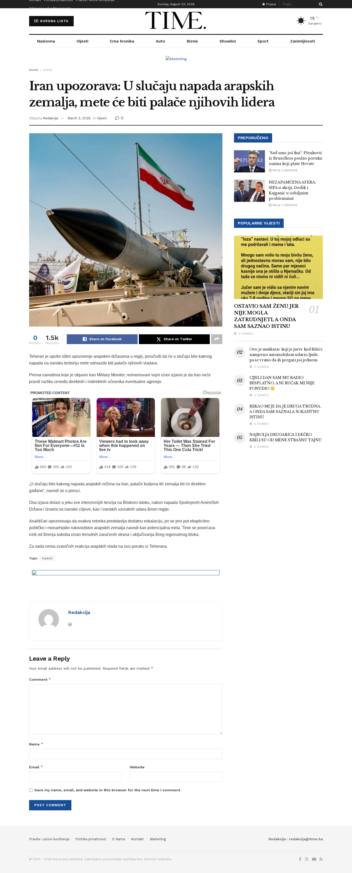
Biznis (192, 41)
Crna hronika (122, 41)
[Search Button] (319, 4)
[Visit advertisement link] (176, 63)
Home (33, 70)
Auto (160, 41)
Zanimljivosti (302, 41)
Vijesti (82, 41)
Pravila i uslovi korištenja (49, 839)
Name (36, 744)
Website (137, 767)
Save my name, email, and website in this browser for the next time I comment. (107, 790)
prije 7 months (284, 205)
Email (36, 766)
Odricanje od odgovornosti (49, 8)
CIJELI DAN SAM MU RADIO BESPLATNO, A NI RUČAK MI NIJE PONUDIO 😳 (282, 383)
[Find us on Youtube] (314, 859)
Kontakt (137, 839)
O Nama (118, 839)
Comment (40, 679)
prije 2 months (284, 170)
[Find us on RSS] (321, 859)
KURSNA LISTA (54, 21)
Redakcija (50, 118)
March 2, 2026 (79, 118)
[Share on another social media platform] (216, 339)
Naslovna (46, 41)
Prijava (270, 4)
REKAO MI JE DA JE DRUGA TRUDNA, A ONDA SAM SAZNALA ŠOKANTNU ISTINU (285, 411)
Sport (263, 41)
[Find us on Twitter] (307, 859)
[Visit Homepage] (176, 21)
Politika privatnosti (90, 839)
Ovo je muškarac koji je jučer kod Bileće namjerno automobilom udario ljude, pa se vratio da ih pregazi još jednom (286, 354)
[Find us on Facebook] (300, 859)
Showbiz (228, 41)
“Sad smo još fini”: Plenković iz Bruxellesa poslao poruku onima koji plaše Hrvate (295, 158)
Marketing (158, 839)
